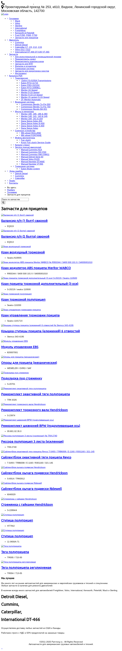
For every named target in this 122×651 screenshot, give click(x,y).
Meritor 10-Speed (29, 90)
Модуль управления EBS (19, 347)
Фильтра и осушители (25, 66)
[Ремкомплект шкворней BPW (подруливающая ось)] (27, 420)
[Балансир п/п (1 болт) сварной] (17, 215)
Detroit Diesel (21, 45)
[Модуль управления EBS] (14, 341)
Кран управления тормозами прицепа (30, 315)
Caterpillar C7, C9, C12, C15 (28, 47)
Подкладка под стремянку (21, 378)
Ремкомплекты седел (25, 59)
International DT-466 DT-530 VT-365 (32, 52)
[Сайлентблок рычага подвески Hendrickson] (23, 467)
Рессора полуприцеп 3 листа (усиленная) (32, 441)
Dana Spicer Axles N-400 (32, 123)
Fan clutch (26, 140)
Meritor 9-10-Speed (30, 92)
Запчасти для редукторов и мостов (32, 71)
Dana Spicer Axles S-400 (32, 126)
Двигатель (14, 40)
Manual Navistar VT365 (32, 164)
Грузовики (14, 18)
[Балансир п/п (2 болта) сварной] (18, 230)
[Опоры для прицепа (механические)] (20, 357)
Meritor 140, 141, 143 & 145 (34, 116)
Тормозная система (24, 68)
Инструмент (21, 73)
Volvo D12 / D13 (22, 49)
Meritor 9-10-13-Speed (32, 95)
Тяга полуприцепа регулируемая (26, 567)
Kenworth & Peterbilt (24, 33)
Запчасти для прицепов (26, 37)
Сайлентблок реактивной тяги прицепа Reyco (36, 457)
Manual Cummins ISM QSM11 (35, 154)
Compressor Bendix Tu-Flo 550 (35, 104)
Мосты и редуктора (24, 111)
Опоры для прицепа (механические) (29, 362)
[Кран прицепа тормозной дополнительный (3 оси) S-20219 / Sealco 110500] (39, 278)
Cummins (19, 42)
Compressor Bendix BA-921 (34, 109)
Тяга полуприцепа (15, 552)
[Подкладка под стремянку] (15, 372)
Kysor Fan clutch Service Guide (36, 142)
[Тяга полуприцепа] (11, 546)
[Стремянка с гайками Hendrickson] (19, 499)
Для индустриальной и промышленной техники (38, 56)
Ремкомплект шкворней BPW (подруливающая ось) (40, 425)
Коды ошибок (16, 171)
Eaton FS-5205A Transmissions (36, 80)
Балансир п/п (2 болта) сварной (25, 236)
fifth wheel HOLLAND (31, 133)
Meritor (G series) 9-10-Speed (35, 97)
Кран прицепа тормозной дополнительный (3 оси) (39, 283)
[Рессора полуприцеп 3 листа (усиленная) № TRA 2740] (29, 435)
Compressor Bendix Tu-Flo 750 (35, 106)
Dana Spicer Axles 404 (31, 121)
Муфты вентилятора (25, 137)
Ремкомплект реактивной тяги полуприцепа (35, 394)
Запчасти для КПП (24, 64)
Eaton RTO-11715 (29, 83)
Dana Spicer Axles (29, 128)
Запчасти (13, 54)
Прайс (12, 180)
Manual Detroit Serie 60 (32, 157)
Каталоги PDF (16, 76)
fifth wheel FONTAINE (31, 135)
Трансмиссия (21, 78)
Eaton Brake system (30, 168)
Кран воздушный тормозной (23, 252)
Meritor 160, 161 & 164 (32, 118)
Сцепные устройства (25, 130)
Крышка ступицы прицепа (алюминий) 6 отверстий (40, 331)
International (21, 28)
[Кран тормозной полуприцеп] (16, 294)
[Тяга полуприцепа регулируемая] (18, 562)
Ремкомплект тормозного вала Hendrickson (34, 410)
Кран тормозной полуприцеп (23, 299)
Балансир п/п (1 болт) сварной (24, 220)
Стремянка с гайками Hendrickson (27, 504)
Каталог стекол (22, 145)
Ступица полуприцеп (17, 520)
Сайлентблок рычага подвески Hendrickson (34, 473)
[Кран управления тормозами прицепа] (21, 309)
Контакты (13, 183)
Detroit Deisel (21, 173)
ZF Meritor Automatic (31, 99)
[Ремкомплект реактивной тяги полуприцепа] (23, 388)
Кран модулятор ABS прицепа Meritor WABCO (36, 268)
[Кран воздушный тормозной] (16, 246)
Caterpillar (20, 178)
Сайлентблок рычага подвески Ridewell (31, 488)
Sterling (18, 25)
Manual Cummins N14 (31, 149)
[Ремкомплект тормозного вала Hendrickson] (23, 404)
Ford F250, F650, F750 (26, 35)
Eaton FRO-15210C (30, 85)
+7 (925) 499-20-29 (48, 3)
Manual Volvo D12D (30, 159)
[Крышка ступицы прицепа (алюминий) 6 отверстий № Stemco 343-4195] (37, 325)
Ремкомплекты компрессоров (29, 61)
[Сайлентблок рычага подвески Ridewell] (21, 483)
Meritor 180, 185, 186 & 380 (34, 114)
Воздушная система (25, 102)
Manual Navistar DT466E (33, 161)
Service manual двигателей (28, 147)
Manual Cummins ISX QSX (33, 152)
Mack (17, 21)
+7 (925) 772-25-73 (19, 3)
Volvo (17, 23)
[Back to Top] (2, 648)
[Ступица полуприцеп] (12, 514)
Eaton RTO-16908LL (31, 87)
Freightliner (20, 30)
